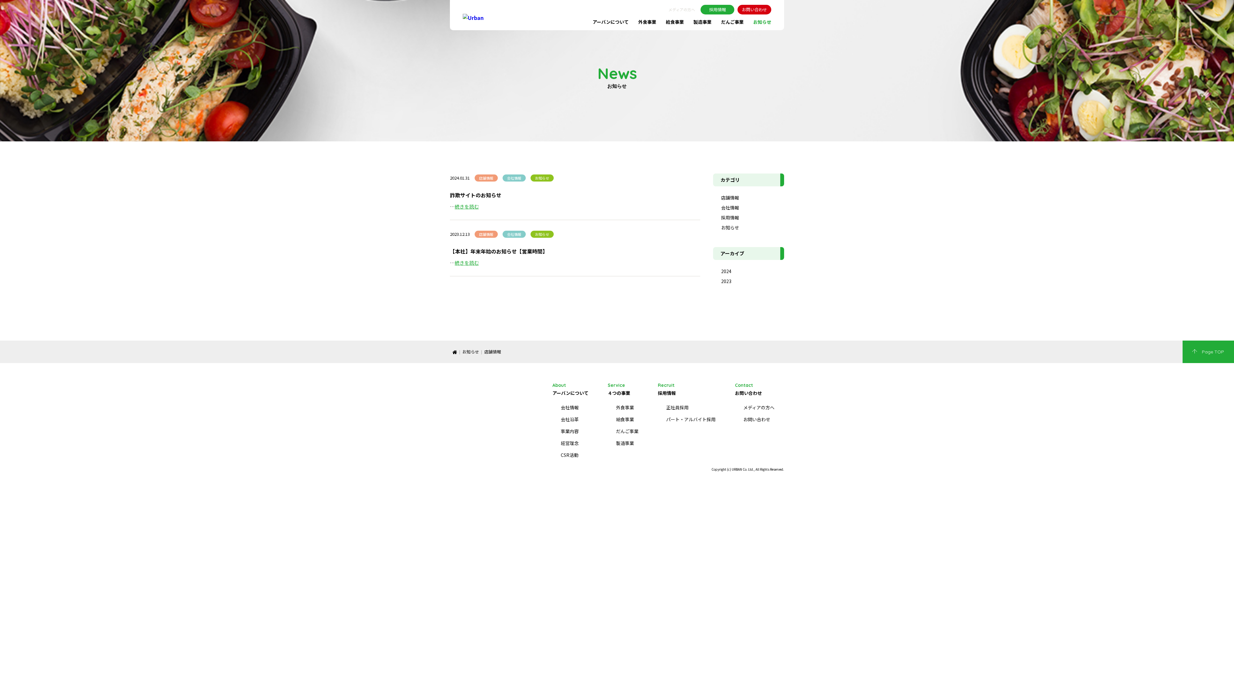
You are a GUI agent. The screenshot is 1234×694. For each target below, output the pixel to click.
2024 (726, 271)
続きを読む (467, 206)
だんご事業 (732, 22)
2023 (726, 281)
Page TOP (1213, 352)
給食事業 (675, 22)
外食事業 (647, 22)
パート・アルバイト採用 (691, 419)
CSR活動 (569, 455)
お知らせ (762, 22)
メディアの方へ (681, 9)
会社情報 (730, 207)
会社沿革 (570, 419)
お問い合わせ (754, 9)
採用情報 (717, 9)
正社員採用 (677, 407)
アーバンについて (611, 22)
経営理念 (570, 443)
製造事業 (702, 22)
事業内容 (570, 431)
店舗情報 (730, 197)
